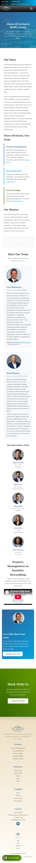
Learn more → (11, 182)
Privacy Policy (18, 801)
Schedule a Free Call (13, 654)
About (18, 793)
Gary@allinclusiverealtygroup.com (20, 342)
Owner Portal (18, 770)
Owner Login (4, 1)
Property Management (18, 748)
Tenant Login (15, 1)
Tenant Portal (18, 773)
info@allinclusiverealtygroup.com (19, 4)
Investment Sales (18, 751)
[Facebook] (18, 823)
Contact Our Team (18, 701)
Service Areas (18, 798)
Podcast (18, 776)
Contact (18, 795)
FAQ (18, 781)
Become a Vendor (18, 759)
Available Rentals (18, 756)
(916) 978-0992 (4, 4)
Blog (18, 778)
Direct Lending (18, 753)
